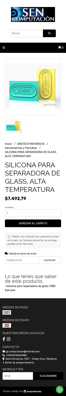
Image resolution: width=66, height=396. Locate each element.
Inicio (8, 143)
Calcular (49, 260)
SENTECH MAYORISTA (31, 143)
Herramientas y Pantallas (21, 148)
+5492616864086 (16, 355)
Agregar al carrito (33, 223)
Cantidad (9, 207)
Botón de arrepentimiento (19, 362)
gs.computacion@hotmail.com (22, 351)
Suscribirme (48, 376)
